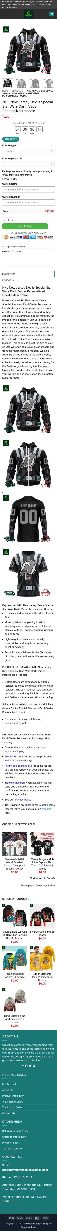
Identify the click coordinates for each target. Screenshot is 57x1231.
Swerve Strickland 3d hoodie (42, 933)
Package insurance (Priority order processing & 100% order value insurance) (27, 173)
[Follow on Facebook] (23, 1066)
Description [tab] (9, 274)
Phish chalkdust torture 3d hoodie (15, 975)
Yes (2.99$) (11, 179)
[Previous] (7, 51)
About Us (7, 1089)
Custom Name (9, 183)
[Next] (50, 51)
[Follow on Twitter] (30, 1066)
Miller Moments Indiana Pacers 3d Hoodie (42, 977)
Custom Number (11, 197)
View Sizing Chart (12, 1101)
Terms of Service (12, 1148)
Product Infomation (13, 1095)
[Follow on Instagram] (26, 1066)
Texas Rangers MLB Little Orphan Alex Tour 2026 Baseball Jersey (42, 864)
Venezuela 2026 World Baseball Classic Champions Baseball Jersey (15, 864)
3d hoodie (17, 91)
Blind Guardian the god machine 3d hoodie (14, 1019)
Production (11, 756)
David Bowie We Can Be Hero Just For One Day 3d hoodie (14, 935)
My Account (9, 1084)
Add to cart (25, 226)
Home (5, 91)
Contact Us (8, 1113)
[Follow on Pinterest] (34, 1066)
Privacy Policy (10, 1142)
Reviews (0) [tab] (8, 280)
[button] (4, 14)
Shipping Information (14, 1136)
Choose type (9, 145)
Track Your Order (12, 1107)
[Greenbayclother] (28, 14)
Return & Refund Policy (15, 1130)
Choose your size (12, 158)
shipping (47, 808)
